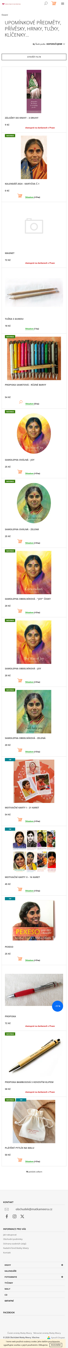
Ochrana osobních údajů (14, 1243)
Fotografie (11, 1276)
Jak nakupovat (10, 1234)
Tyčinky (9, 1282)
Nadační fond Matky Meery (16, 1248)
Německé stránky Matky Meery (47, 1333)
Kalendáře (10, 1271)
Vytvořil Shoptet (58, 1337)
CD (6, 1294)
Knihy (8, 1265)
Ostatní (9, 1300)
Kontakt (7, 1252)
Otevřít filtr (34, 57)
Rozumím (56, 1345)
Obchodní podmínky (13, 1239)
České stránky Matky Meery (19, 1333)
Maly (7, 1288)
